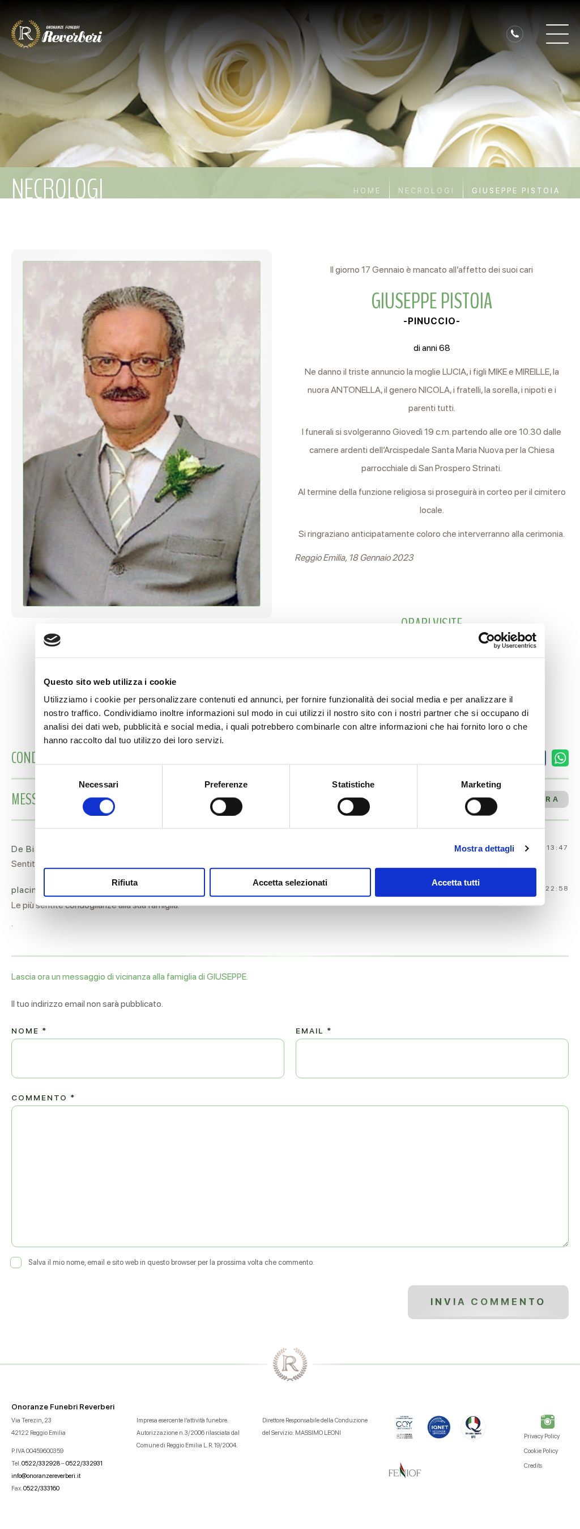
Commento (43, 1097)
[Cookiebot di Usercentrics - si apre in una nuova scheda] (486, 640)
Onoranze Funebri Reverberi (62, 1406)
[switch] (226, 806)
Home (367, 191)
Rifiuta (125, 882)
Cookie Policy (541, 1451)
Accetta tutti (456, 882)
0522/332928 (41, 1463)
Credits (533, 1465)
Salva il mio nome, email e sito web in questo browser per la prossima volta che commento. (171, 1262)
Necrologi (426, 191)
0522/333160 (41, 1488)
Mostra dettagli (484, 848)
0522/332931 (84, 1463)
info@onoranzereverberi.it (45, 1476)
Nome (29, 1030)
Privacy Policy (542, 1436)
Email (314, 1030)
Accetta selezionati (290, 882)
